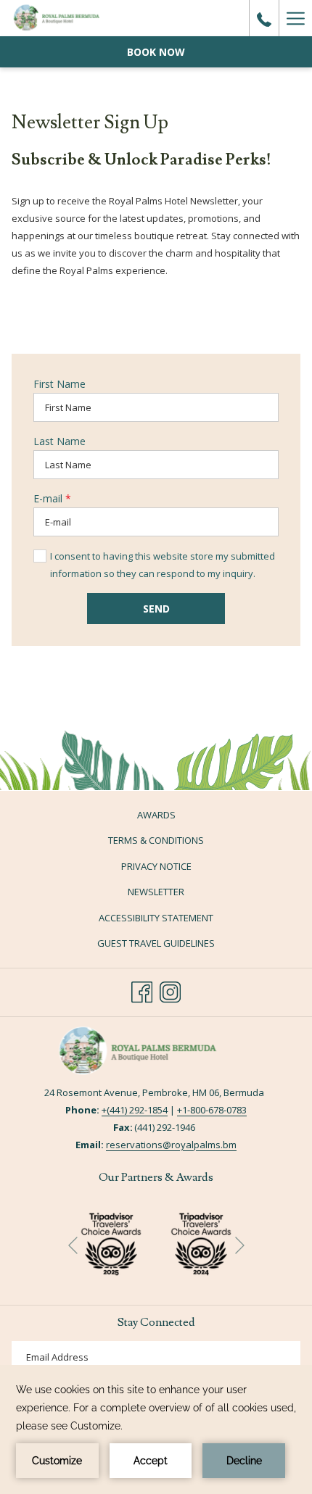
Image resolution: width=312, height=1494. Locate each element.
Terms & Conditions (156, 840)
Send (156, 608)
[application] (156, 1429)
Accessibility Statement (156, 917)
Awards (156, 814)
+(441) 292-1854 (135, 1109)
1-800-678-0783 (214, 1109)
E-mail (52, 498)
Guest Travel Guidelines (156, 943)
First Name (59, 384)
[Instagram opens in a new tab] (170, 990)
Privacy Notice (156, 866)
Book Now (156, 52)
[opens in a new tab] (201, 1241)
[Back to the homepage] (66, 18)
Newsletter (156, 891)
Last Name (59, 441)
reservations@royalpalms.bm (171, 1144)
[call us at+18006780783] (264, 18)
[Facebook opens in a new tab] (141, 990)
